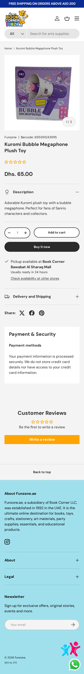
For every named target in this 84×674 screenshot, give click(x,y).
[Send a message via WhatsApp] (75, 665)
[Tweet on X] (22, 313)
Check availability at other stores (35, 278)
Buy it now (42, 247)
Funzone (10, 137)
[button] (67, 18)
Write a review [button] (42, 439)
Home (8, 48)
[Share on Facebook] (32, 313)
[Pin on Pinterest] (42, 313)
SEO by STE (10, 662)
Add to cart (56, 232)
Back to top (42, 472)
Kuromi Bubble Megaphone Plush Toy (39, 48)
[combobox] (42, 34)
